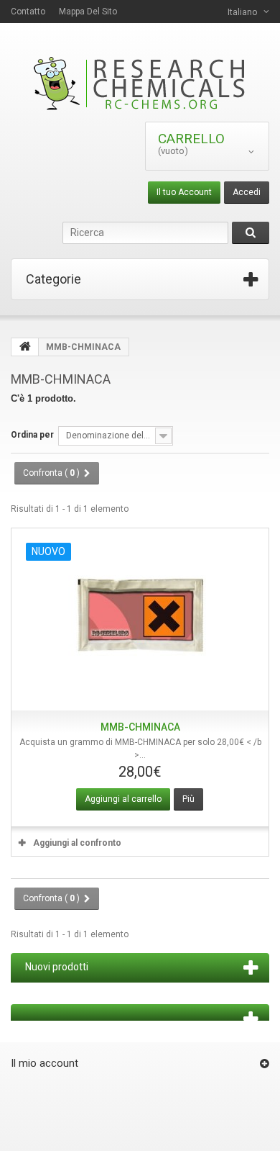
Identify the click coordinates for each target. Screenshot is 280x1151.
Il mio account (44, 1063)
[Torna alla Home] (25, 347)
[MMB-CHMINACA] (140, 619)
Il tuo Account (184, 192)
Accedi (247, 192)
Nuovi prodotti (56, 966)
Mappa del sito (88, 11)
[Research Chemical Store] (140, 83)
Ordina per (32, 435)
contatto (28, 11)
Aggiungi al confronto (77, 843)
